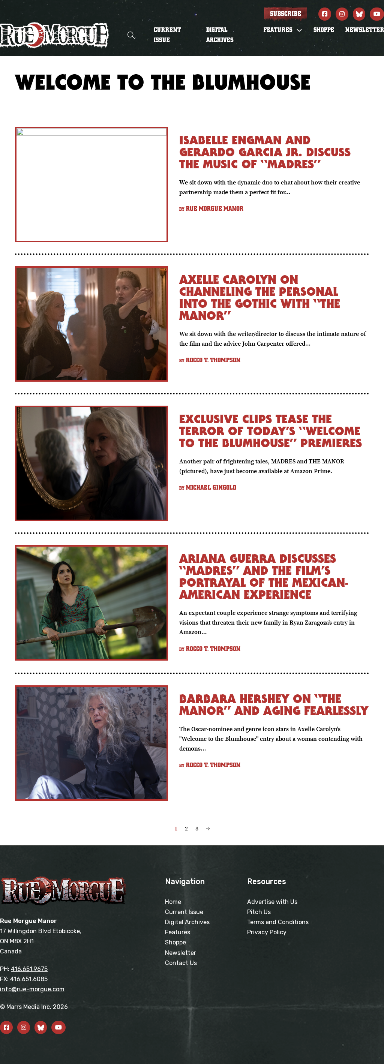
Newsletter (364, 30)
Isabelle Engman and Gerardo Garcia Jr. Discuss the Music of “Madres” (265, 152)
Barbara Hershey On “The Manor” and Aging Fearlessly (273, 704)
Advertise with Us (272, 901)
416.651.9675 (29, 969)
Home (173, 901)
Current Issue (167, 35)
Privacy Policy (266, 932)
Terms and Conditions (278, 922)
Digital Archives (220, 35)
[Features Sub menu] (299, 30)
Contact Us (181, 963)
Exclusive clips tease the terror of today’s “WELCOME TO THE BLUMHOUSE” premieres (270, 431)
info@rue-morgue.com (32, 989)
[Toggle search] (131, 35)
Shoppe (324, 30)
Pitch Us (259, 912)
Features (177, 932)
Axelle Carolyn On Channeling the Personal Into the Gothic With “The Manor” (259, 297)
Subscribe (285, 13)
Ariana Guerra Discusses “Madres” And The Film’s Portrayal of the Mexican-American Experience (263, 576)
